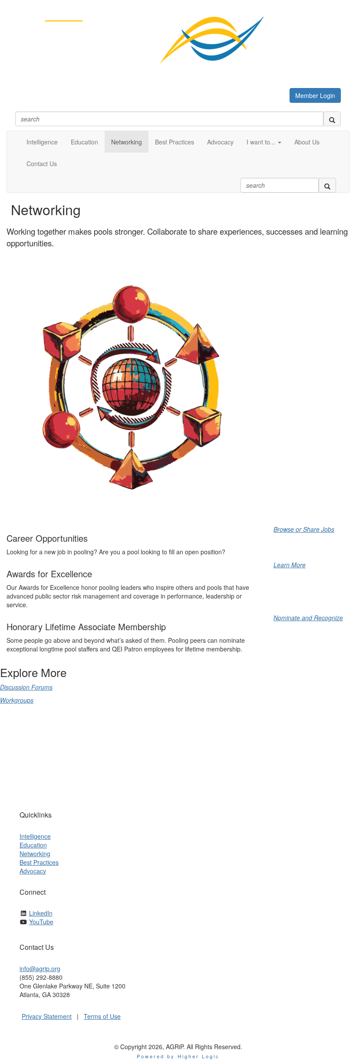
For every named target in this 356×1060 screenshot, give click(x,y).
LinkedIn (41, 913)
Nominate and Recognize (308, 617)
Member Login (315, 95)
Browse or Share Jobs (304, 529)
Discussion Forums (26, 687)
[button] (264, 142)
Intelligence (35, 836)
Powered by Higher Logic (178, 1056)
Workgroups (16, 700)
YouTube (41, 921)
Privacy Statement (47, 1016)
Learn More (290, 564)
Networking (35, 853)
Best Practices (39, 862)
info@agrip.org (40, 968)
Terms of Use (102, 1016)
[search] (332, 118)
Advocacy (33, 871)
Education (33, 845)
